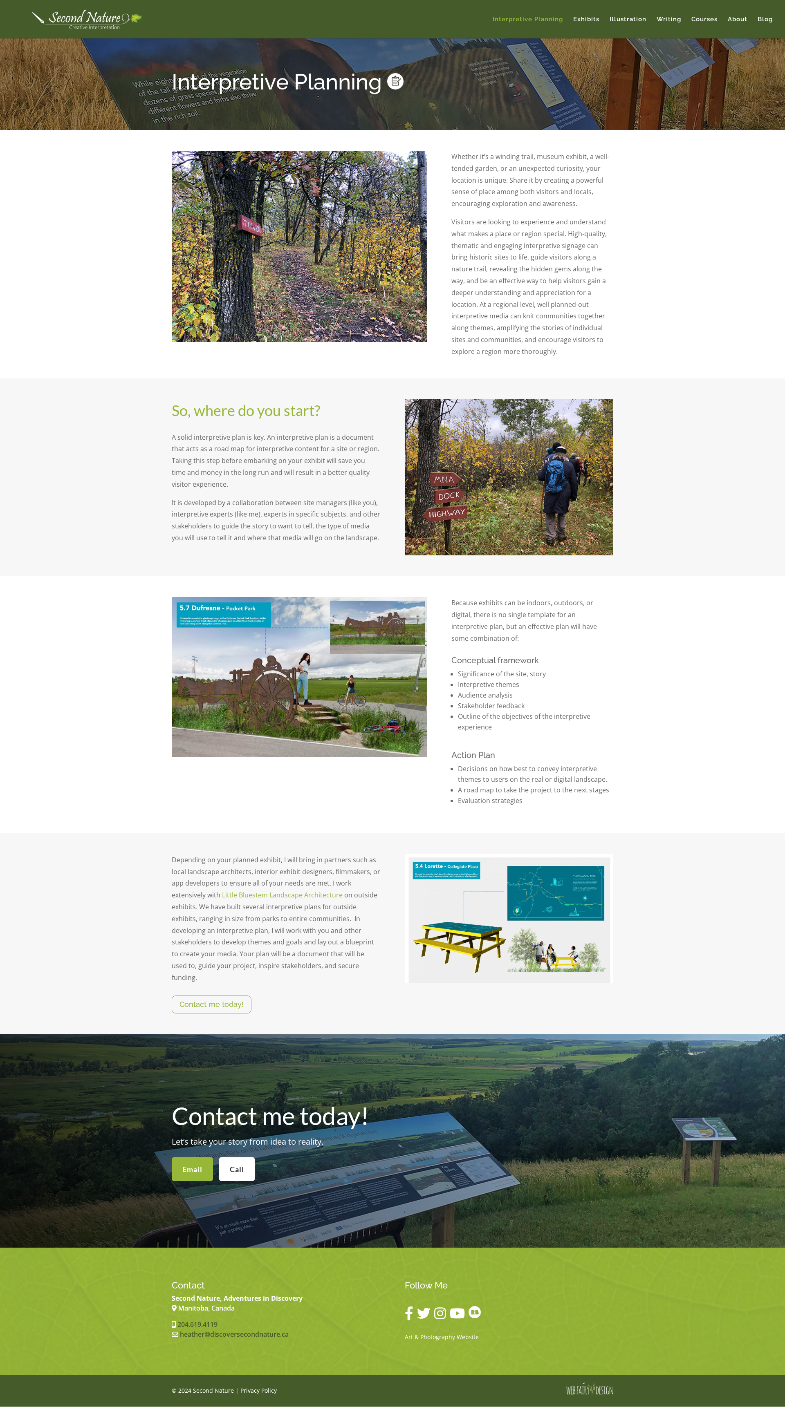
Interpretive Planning (528, 19)
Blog (765, 19)
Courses (704, 19)
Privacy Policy (258, 1390)
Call (237, 1169)
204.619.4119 (197, 1324)
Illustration (628, 19)
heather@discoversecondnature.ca (234, 1334)
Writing (669, 19)
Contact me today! (211, 1004)
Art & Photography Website (442, 1337)
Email (192, 1169)
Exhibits (586, 19)
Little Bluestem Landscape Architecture (282, 894)
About (737, 19)
